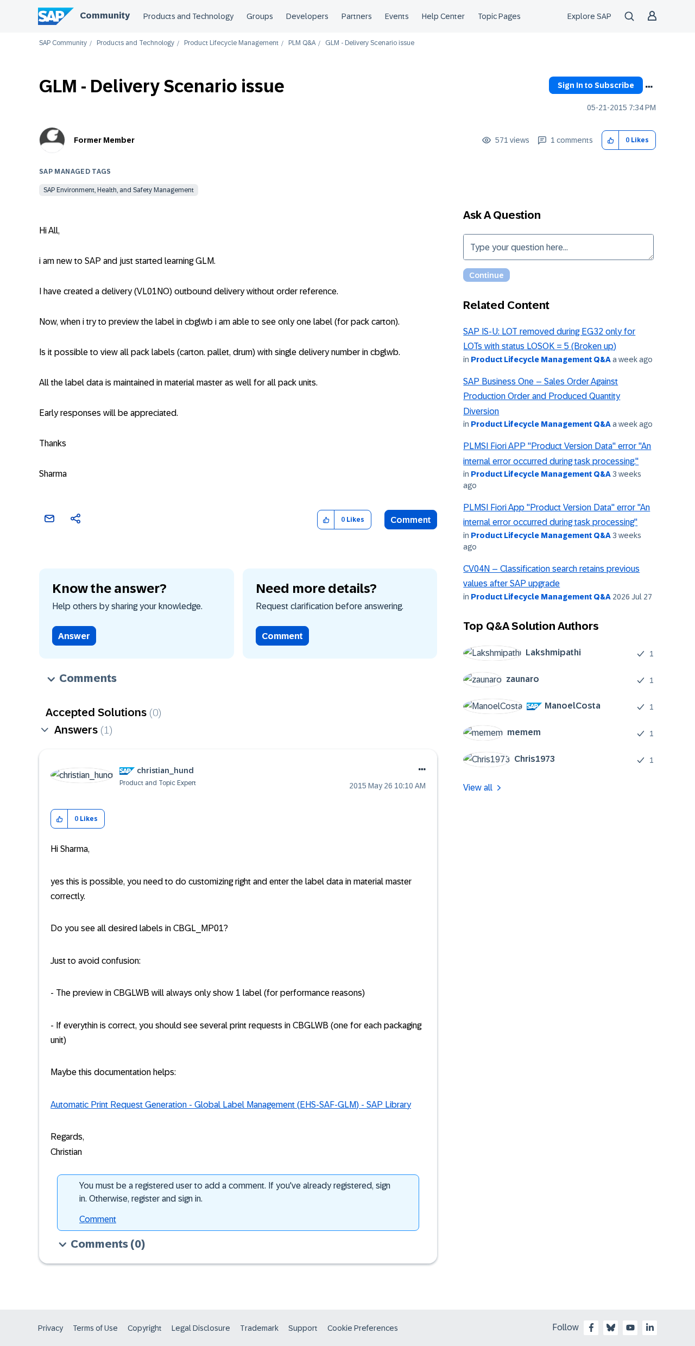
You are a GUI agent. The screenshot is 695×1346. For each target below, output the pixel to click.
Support (303, 1328)
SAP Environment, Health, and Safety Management (118, 190)
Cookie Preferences (362, 1328)
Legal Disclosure (201, 1328)
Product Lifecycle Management (231, 43)
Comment (410, 520)
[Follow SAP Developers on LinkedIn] (650, 1327)
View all (477, 787)
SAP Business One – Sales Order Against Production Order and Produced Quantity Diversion (541, 396)
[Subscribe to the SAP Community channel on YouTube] (630, 1327)
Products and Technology (188, 16)
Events (397, 16)
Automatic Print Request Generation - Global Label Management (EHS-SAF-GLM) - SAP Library (230, 1104)
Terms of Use (95, 1328)
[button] (610, 140)
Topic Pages (499, 16)
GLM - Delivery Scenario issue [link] (369, 43)
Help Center (443, 16)
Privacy (50, 1328)
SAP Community (63, 43)
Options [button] (649, 87)
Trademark (259, 1328)
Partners (357, 16)
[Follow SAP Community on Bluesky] (610, 1327)
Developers (307, 16)
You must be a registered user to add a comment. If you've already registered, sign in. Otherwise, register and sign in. (234, 1192)
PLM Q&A (301, 43)
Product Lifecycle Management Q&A (541, 359)
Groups (260, 16)
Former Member (104, 140)
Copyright (145, 1328)
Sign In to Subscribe (596, 85)
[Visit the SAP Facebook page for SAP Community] (591, 1327)
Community (105, 15)
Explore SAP (589, 16)
